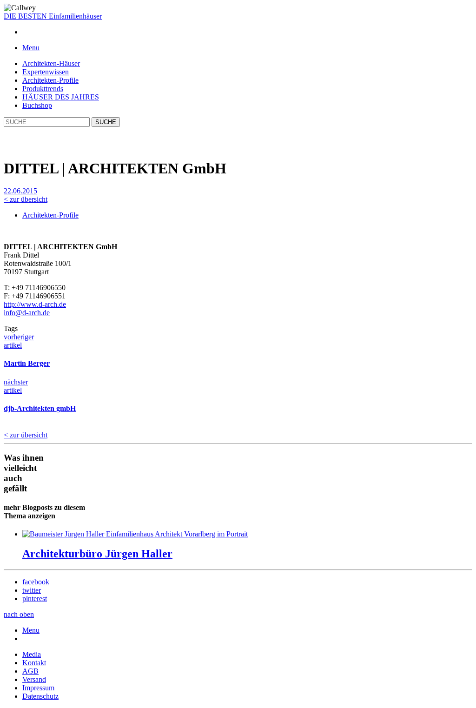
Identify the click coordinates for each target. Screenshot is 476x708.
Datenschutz (40, 696)
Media (31, 654)
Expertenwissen (45, 72)
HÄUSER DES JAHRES (60, 97)
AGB (30, 671)
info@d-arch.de (27, 313)
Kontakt (34, 663)
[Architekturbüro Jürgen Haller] (135, 534)
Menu (31, 630)
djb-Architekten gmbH (40, 408)
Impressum (38, 688)
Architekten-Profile (50, 80)
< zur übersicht (25, 199)
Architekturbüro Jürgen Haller (97, 554)
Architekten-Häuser (51, 63)
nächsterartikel (16, 386)
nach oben (19, 614)
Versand (34, 679)
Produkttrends (42, 89)
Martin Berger (27, 363)
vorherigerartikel (19, 341)
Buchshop (37, 105)
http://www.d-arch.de (35, 304)
